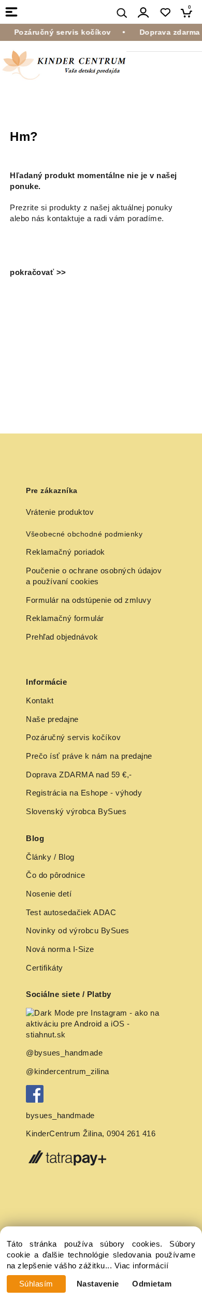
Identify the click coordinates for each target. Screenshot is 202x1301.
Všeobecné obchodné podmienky (84, 534)
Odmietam (151, 1284)
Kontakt (40, 701)
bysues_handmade (61, 1115)
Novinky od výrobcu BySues (77, 931)
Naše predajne (52, 719)
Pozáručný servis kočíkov (73, 737)
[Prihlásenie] (143, 12)
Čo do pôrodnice (55, 875)
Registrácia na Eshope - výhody (84, 793)
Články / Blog (50, 857)
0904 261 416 (131, 1134)
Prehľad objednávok (62, 637)
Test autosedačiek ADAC (71, 912)
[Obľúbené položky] (165, 12)
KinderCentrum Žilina (64, 1134)
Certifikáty (44, 968)
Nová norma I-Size (61, 949)
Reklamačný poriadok (65, 552)
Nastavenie (98, 1284)
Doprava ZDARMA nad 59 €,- (79, 775)
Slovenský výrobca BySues (76, 811)
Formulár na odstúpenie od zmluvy (88, 600)
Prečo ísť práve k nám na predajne (89, 756)
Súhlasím (36, 1284)
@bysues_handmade (64, 1053)
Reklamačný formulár (65, 618)
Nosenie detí (48, 894)
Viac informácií (141, 1266)
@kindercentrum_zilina (68, 1071)
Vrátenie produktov (60, 512)
